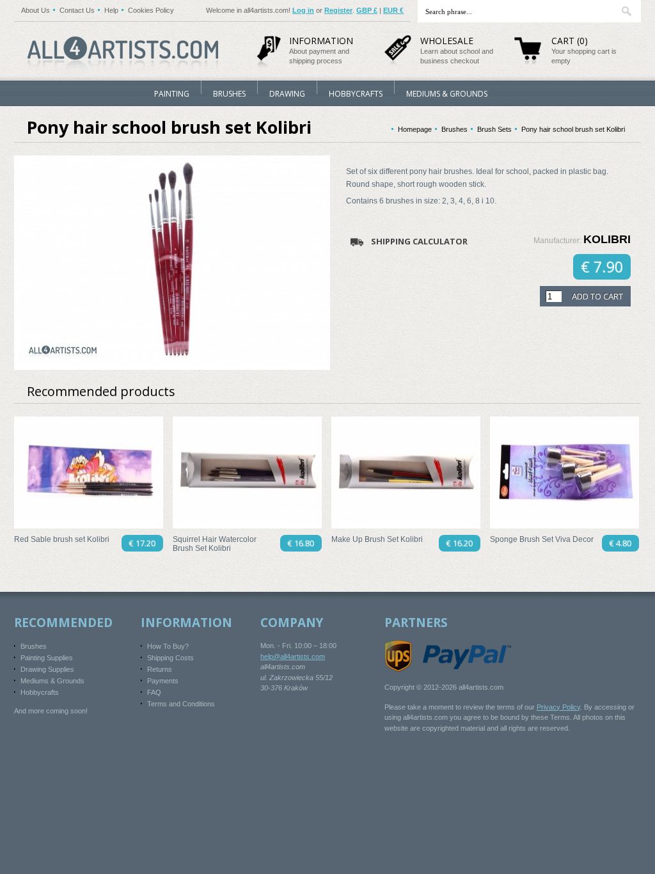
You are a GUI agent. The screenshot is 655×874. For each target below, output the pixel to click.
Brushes (229, 93)
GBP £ (366, 10)
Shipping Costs (170, 658)
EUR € (393, 10)
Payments (162, 681)
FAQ (154, 692)
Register (338, 10)
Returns (159, 669)
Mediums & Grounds (446, 93)
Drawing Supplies (47, 669)
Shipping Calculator (419, 241)
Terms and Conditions (181, 704)
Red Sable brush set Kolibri (61, 539)
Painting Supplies (46, 658)
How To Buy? (168, 646)
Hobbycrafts (356, 93)
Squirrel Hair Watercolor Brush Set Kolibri (214, 544)
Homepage (415, 129)
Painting (171, 93)
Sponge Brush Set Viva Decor (542, 539)
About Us (35, 10)
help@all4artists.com (292, 656)
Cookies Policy (151, 10)
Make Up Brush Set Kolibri (377, 539)
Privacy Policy (558, 707)
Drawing (287, 93)
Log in (303, 10)
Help (111, 10)
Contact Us (77, 10)
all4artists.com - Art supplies (123, 49)
